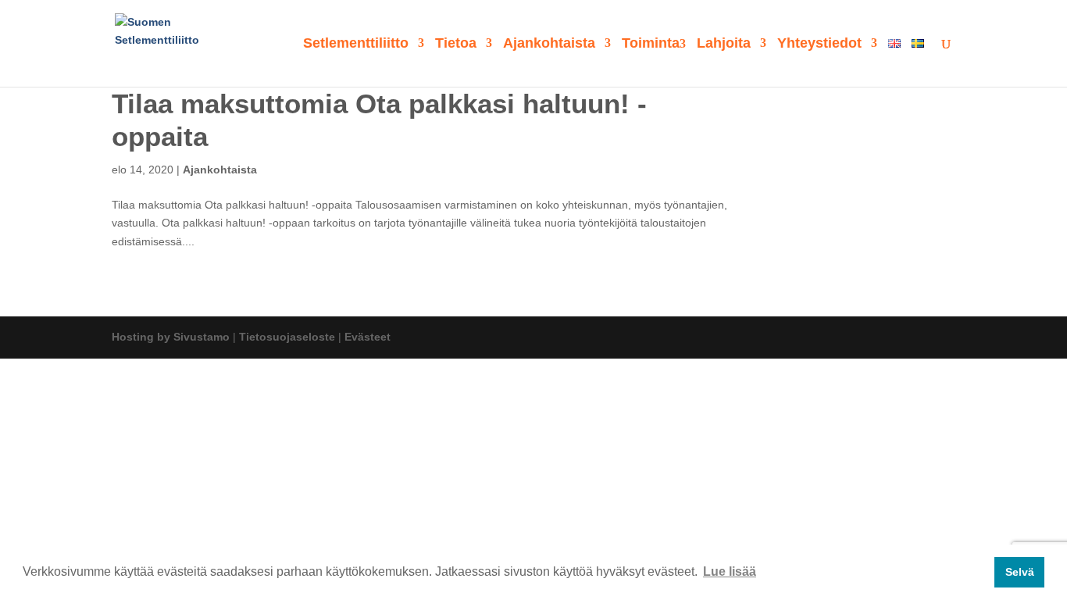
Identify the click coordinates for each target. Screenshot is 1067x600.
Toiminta (651, 44)
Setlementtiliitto (356, 44)
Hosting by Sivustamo (171, 336)
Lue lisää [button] (729, 571)
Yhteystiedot (819, 44)
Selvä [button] (1019, 572)
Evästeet (367, 336)
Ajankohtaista (549, 44)
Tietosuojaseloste (287, 336)
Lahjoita (724, 44)
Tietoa (455, 44)
